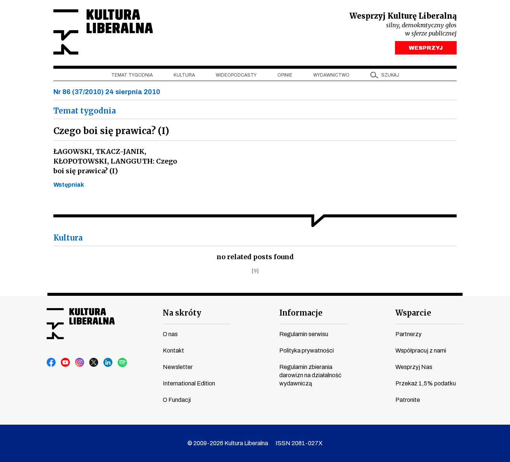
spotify (122, 363)
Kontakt (173, 350)
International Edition (189, 383)
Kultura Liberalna (103, 32)
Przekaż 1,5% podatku (425, 383)
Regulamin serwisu (303, 334)
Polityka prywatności (306, 350)
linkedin (108, 363)
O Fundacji (177, 400)
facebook (51, 363)
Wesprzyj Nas (413, 367)
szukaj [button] (390, 75)
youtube (66, 363)
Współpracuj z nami (420, 350)
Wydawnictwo (331, 75)
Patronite (407, 400)
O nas (170, 334)
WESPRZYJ (426, 48)
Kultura (184, 75)
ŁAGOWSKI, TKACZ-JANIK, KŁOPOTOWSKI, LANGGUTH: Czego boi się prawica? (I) (115, 161)
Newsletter (178, 367)
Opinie (284, 75)
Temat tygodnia (132, 75)
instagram (80, 363)
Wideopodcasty (236, 75)
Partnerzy (408, 334)
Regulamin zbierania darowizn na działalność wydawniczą (310, 375)
